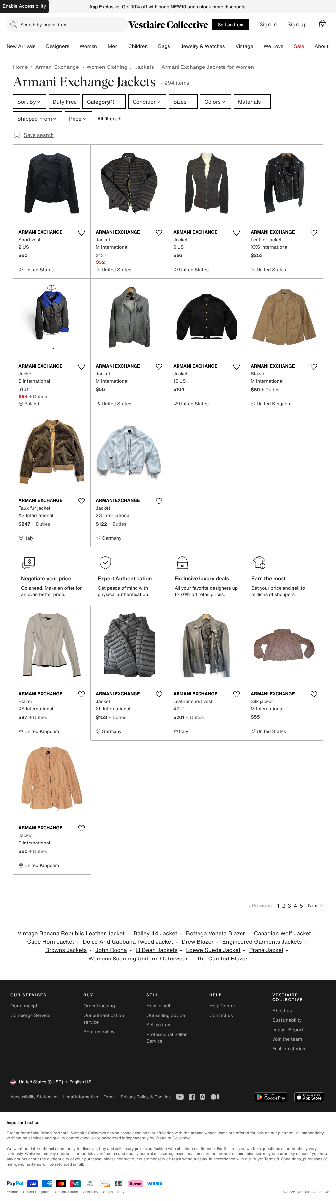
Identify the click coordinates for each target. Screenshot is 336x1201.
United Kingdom (37, 1192)
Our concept (23, 1005)
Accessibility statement (34, 1097)
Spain (108, 1192)
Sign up (297, 24)
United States (66, 1192)
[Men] (123, 46)
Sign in (268, 24)
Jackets (144, 67)
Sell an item (230, 24)
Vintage (244, 46)
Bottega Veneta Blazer (215, 933)
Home (20, 67)
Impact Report (287, 1029)
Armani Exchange (57, 67)
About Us (325, 46)
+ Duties (38, 396)
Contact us (221, 1015)
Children (138, 46)
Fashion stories (288, 1048)
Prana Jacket (266, 950)
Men (113, 46)
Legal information (80, 1097)
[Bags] (175, 46)
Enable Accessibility (24, 6)
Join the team (287, 1039)
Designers (57, 46)
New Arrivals (21, 46)
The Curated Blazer (222, 959)
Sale (299, 46)
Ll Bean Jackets (156, 950)
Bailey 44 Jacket (155, 933)
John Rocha (111, 950)
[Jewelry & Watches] (230, 46)
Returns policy (98, 1031)
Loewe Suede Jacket (213, 950)
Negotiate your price (46, 578)
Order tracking (99, 1005)
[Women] (102, 46)
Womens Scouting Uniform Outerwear (138, 959)
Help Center (222, 1005)
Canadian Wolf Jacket (282, 933)
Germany (90, 1192)
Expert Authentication (125, 578)
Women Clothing (107, 67)
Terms (109, 1097)
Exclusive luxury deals (202, 578)
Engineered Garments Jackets (262, 942)
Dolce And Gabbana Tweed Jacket (128, 942)
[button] (322, 24)
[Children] (153, 46)
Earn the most (268, 578)
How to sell (158, 1005)
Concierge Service (30, 1015)
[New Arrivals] (40, 46)
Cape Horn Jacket (50, 942)
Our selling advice (165, 1015)
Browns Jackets (66, 950)
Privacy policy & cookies (146, 1097)
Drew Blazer (198, 942)
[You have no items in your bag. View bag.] (322, 24)
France (12, 1192)
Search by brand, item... (46, 24)
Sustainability (287, 1020)
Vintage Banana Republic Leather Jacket (71, 933)
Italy (121, 1192)
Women (88, 46)
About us (282, 1010)
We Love (274, 46)
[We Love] (288, 46)
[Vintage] (258, 46)
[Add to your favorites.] (81, 233)
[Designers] (74, 46)
